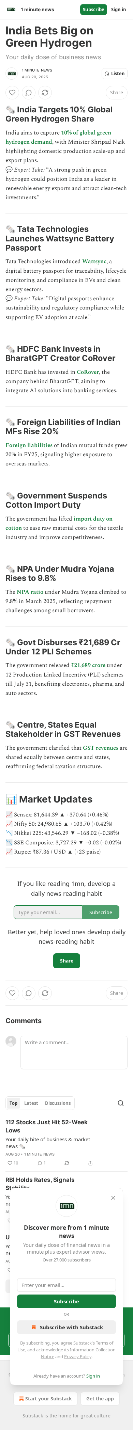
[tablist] (40, 1103)
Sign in (118, 9)
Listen (118, 73)
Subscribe (93, 9)
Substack (33, 1415)
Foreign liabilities (29, 445)
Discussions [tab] (58, 1103)
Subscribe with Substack (71, 1327)
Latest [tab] (31, 1103)
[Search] (121, 1103)
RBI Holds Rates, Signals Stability (40, 1183)
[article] (66, 1142)
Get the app (100, 1398)
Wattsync (94, 261)
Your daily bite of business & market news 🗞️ (47, 1142)
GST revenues (100, 748)
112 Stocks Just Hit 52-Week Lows (46, 1126)
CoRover (88, 372)
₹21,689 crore (88, 665)
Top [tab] (13, 1103)
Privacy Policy (77, 1356)
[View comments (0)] (28, 92)
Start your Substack (48, 1398)
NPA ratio (30, 592)
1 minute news (37, 70)
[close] (113, 1197)
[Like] (12, 92)
